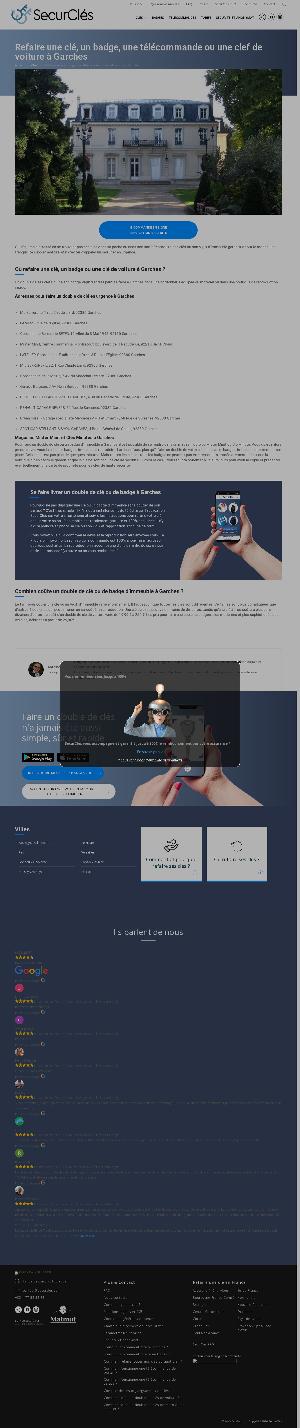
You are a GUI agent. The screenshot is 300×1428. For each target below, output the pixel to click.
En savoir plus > (150, 751)
